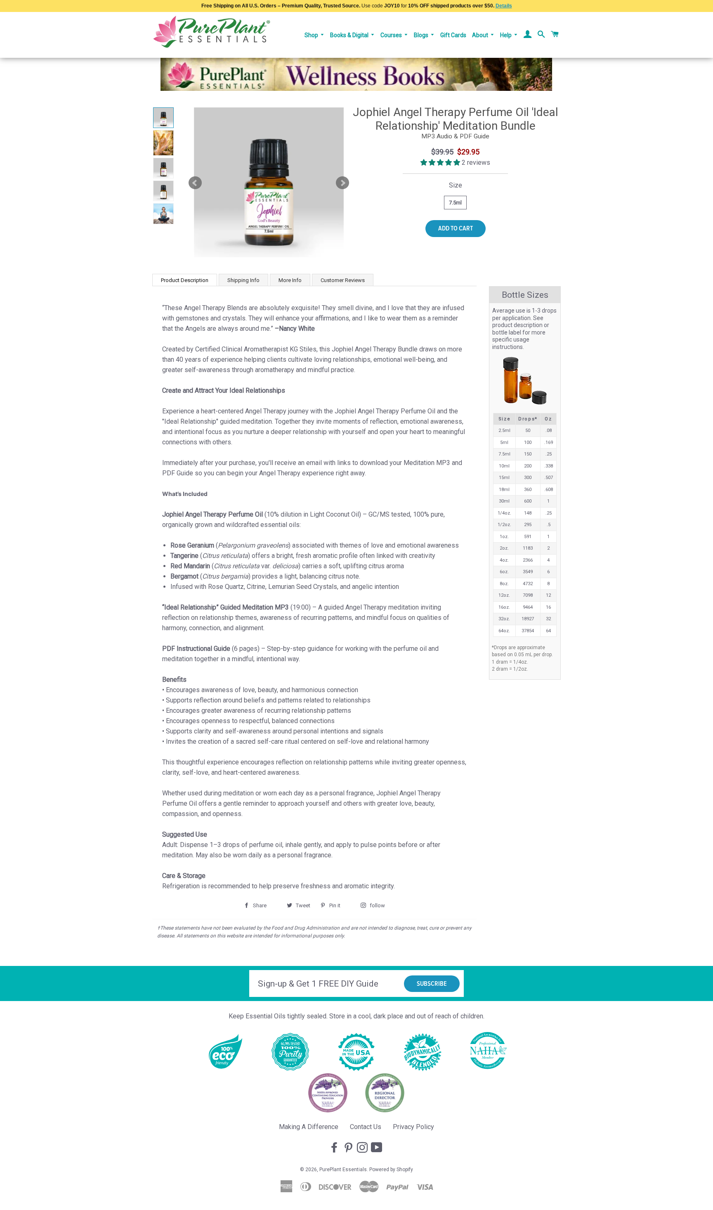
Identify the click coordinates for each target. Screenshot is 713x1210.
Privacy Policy (413, 1127)
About (480, 35)
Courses (391, 35)
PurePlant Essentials (343, 1169)
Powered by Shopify (391, 1169)
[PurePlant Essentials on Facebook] (335, 1148)
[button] (441, 162)
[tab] (184, 280)
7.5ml (455, 202)
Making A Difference (308, 1127)
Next (342, 183)
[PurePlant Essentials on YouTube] (377, 1148)
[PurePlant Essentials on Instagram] (363, 1148)
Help (506, 35)
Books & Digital (350, 35)
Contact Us (365, 1127)
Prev (195, 183)
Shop (312, 35)
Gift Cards (453, 35)
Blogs (422, 35)
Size (455, 185)
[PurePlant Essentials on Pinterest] (349, 1148)
